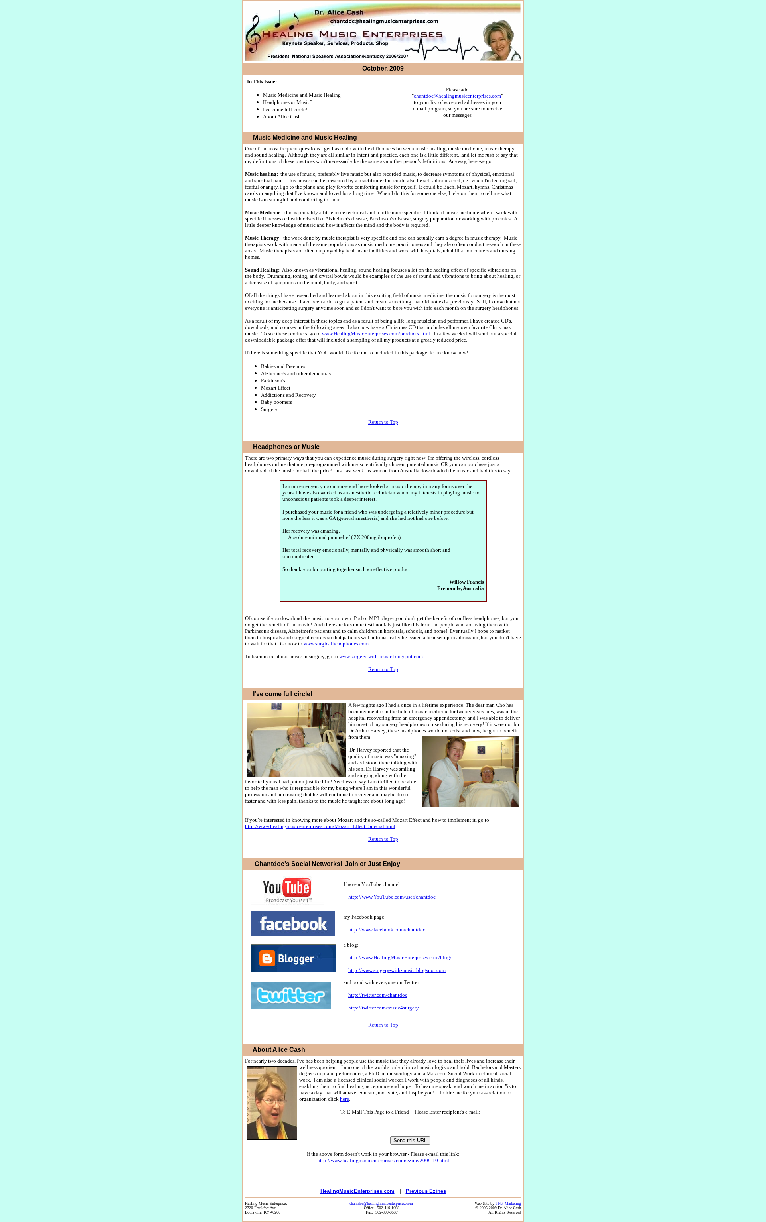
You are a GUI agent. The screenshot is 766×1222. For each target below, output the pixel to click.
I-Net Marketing (508, 1203)
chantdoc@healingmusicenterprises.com (457, 96)
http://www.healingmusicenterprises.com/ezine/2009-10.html (383, 1160)
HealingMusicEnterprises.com (357, 1191)
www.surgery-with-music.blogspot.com (381, 656)
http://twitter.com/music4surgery (383, 1008)
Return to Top (383, 422)
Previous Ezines (426, 1191)
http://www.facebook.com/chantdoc (386, 930)
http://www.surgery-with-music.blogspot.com (397, 970)
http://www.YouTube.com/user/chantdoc (392, 897)
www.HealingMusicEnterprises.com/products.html (376, 333)
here (344, 1099)
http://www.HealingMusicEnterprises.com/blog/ (400, 957)
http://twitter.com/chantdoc (377, 995)
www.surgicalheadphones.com (336, 644)
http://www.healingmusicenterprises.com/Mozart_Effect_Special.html (320, 826)
